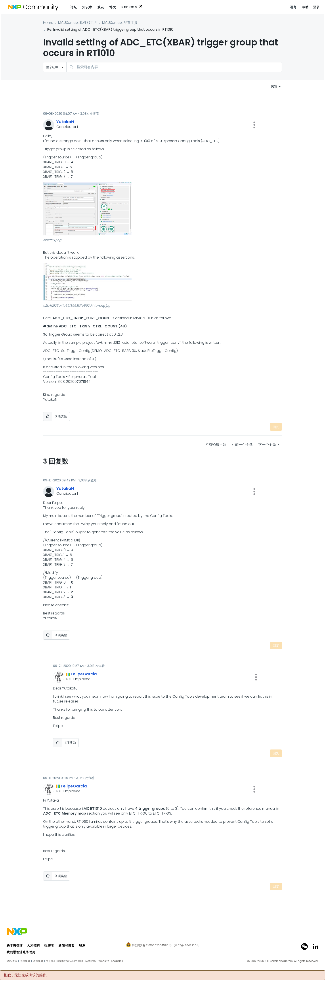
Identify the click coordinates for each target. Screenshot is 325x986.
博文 (112, 7)
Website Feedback (110, 961)
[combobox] (174, 67)
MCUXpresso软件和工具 (77, 22)
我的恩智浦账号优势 (21, 952)
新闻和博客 (67, 945)
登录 (316, 7)
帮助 (305, 7)
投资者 (49, 945)
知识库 (87, 7)
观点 (101, 7)
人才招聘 (33, 945)
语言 (293, 7)
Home (48, 22)
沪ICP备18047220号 (186, 945)
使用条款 (25, 961)
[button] (254, 124)
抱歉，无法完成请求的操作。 (27, 975)
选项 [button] (274, 86)
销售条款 (38, 961)
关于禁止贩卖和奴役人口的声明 (64, 961)
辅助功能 (90, 961)
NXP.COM (129, 7)
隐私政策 (12, 961)
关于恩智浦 (15, 945)
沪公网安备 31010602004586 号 (152, 945)
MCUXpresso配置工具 (120, 22)
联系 (82, 945)
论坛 (73, 7)
